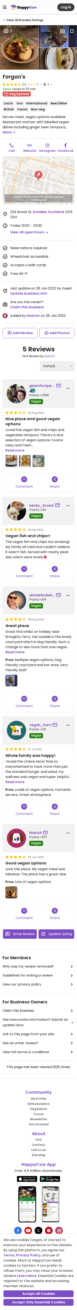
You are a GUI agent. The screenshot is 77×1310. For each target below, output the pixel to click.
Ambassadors (38, 1104)
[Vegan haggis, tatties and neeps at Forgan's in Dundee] (11, 892)
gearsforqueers (42, 385)
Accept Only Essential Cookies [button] (38, 1302)
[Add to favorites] (72, 31)
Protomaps (31, 197)
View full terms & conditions (26, 1052)
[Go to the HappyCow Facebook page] (18, 1230)
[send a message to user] (59, 385)
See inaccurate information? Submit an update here (35, 1022)
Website (29, 150)
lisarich (33, 315)
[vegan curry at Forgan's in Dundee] (38, 461)
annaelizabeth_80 (42, 595)
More (7, 132)
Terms (9, 1255)
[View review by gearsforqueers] (16, 393)
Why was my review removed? (28, 966)
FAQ (38, 1139)
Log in (66, 7)
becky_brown (41, 505)
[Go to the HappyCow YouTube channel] (28, 1230)
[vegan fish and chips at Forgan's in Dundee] (25, 461)
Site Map (39, 1155)
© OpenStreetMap (51, 197)
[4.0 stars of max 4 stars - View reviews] (11, 84)
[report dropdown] (68, 388)
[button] (38, 176)
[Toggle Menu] (4, 7)
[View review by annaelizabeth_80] (16, 600)
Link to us (38, 1150)
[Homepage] (23, 7)
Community (38, 1092)
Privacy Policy (28, 1255)
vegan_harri (40, 724)
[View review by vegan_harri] (16, 730)
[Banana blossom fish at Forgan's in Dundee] (11, 681)
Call (12, 150)
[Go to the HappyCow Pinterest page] (49, 1230)
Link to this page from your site (28, 1034)
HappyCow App (38, 1164)
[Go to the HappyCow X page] (38, 1230)
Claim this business (27, 307)
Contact (38, 1145)
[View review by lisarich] (16, 838)
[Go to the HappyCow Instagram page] (59, 1230)
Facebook (65, 150)
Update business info (28, 293)
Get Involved (39, 1124)
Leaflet (18, 197)
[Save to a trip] (62, 31)
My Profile (38, 1099)
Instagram (47, 150)
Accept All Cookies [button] (38, 1293)
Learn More (27, 1275)
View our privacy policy (22, 984)
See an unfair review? (20, 1043)
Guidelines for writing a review (28, 975)
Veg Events (38, 1109)
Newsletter (38, 1119)
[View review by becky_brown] (16, 511)
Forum (39, 1114)
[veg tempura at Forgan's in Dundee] (11, 461)
